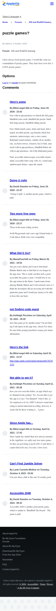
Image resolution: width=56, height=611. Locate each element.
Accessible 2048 (20, 493)
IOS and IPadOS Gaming (40, 22)
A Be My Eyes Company (28, 587)
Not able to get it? (21, 377)
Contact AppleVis (10, 569)
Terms (42, 584)
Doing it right (18, 180)
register (15, 83)
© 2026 (22, 584)
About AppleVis (9, 533)
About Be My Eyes (11, 546)
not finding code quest (24, 309)
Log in (5, 83)
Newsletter (7, 559)
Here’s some (18, 101)
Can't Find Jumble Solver (26, 463)
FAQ (4, 564)
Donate (6, 541)
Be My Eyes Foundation (14, 538)
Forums (18, 22)
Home (5, 22)
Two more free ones (22, 213)
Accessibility (32, 584)
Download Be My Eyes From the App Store (13, 553)
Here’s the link (19, 347)
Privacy (50, 584)
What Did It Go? (20, 253)
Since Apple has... (21, 422)
